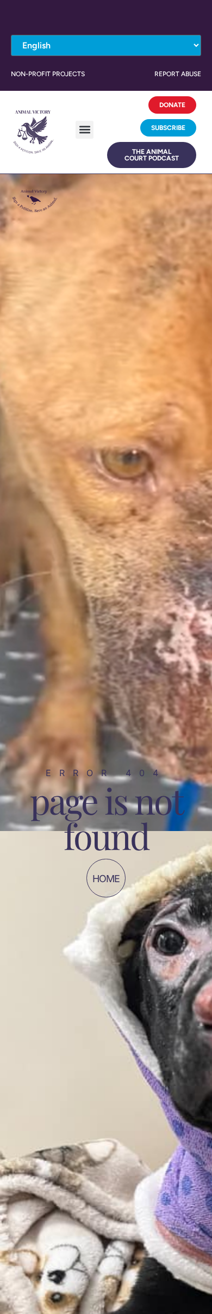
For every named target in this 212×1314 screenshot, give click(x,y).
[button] (84, 130)
